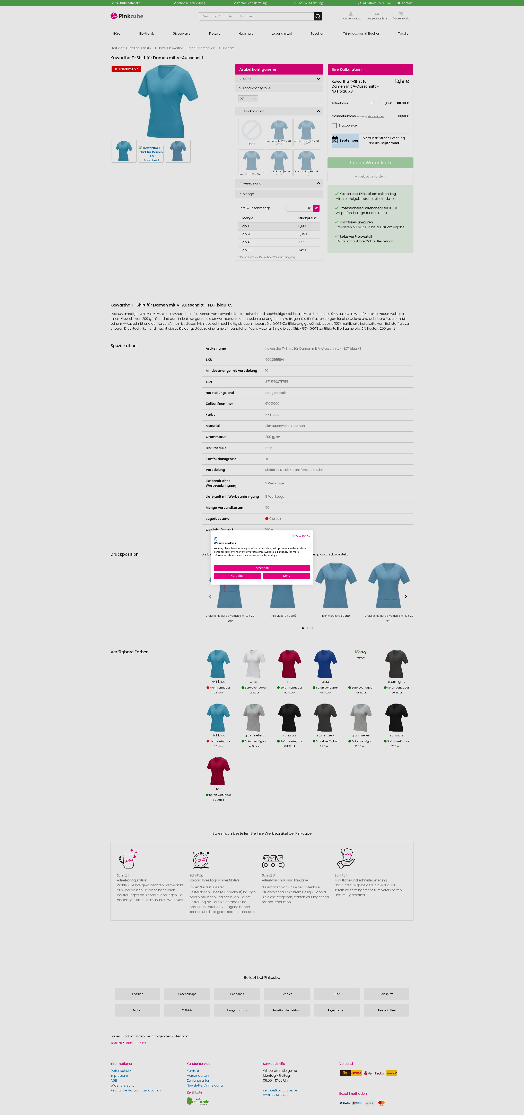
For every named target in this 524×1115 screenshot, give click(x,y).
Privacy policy (301, 535)
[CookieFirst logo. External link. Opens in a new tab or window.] (215, 539)
